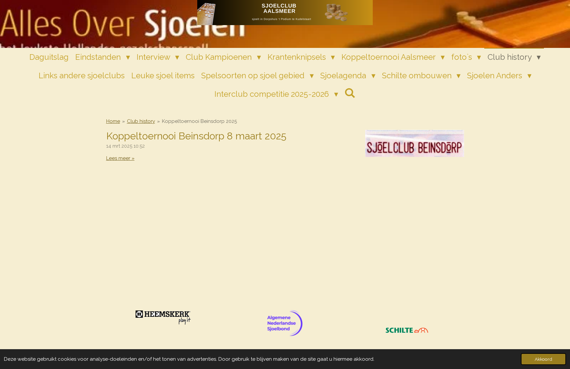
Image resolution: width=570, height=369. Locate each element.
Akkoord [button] (543, 359)
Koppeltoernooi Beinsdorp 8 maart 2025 (196, 136)
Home (113, 121)
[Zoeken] (350, 93)
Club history (141, 121)
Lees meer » (120, 158)
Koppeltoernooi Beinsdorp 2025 (199, 121)
